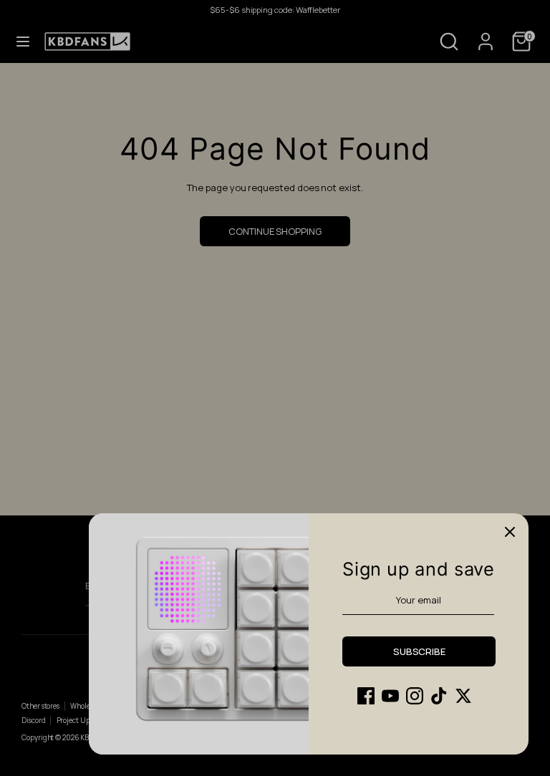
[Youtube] (390, 695)
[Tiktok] (439, 695)
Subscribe (419, 651)
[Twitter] (463, 695)
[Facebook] (366, 695)
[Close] (510, 532)
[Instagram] (414, 695)
